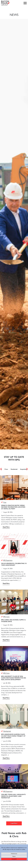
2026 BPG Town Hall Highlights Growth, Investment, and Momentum (13, 796)
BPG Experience (7, 560)
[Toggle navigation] (25, 3)
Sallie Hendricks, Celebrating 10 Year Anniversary (14, 564)
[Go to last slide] (1, 469)
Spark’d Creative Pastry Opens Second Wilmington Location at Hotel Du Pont (13, 507)
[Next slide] (27, 469)
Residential (14, 469)
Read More (6, 527)
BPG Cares (6, 617)
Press (6, 469)
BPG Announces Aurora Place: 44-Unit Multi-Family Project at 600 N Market (13, 735)
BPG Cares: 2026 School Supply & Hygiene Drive (13, 620)
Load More (14, 823)
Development (7, 731)
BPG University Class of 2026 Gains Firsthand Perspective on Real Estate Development (13, 677)
